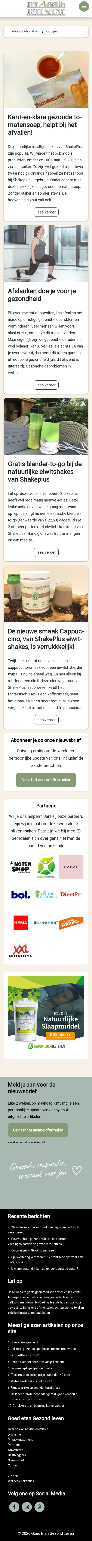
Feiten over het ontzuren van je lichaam (37, 1362)
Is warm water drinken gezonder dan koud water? (44, 1268)
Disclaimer (15, 1434)
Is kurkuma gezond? (24, 1342)
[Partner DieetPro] (71, 895)
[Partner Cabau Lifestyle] (71, 867)
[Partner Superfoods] (71, 923)
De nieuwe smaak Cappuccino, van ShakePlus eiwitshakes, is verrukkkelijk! (46, 638)
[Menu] (84, 6)
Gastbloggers (17, 1455)
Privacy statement (20, 1439)
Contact (13, 1465)
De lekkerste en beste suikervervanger (38, 1405)
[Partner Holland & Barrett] (46, 923)
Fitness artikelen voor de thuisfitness (35, 1387)
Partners (14, 1444)
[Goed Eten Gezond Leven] (46, 7)
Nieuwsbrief (16, 1460)
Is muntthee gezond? (25, 1355)
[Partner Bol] (20, 895)
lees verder (46, 212)
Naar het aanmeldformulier (46, 779)
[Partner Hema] (20, 923)
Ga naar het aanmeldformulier (38, 1130)
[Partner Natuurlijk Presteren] (46, 867)
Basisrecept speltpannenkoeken (32, 1368)
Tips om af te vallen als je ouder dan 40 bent (40, 1374)
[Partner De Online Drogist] (46, 895)
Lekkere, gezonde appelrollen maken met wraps (43, 1348)
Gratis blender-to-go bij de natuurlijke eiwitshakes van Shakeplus (45, 471)
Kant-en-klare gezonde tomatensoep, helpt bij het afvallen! (45, 124)
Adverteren (15, 1450)
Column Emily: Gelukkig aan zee (32, 1250)
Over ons (14, 1429)
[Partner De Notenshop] (20, 867)
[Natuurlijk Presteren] (46, 1050)
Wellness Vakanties (21, 1481)
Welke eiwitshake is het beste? (31, 1381)
